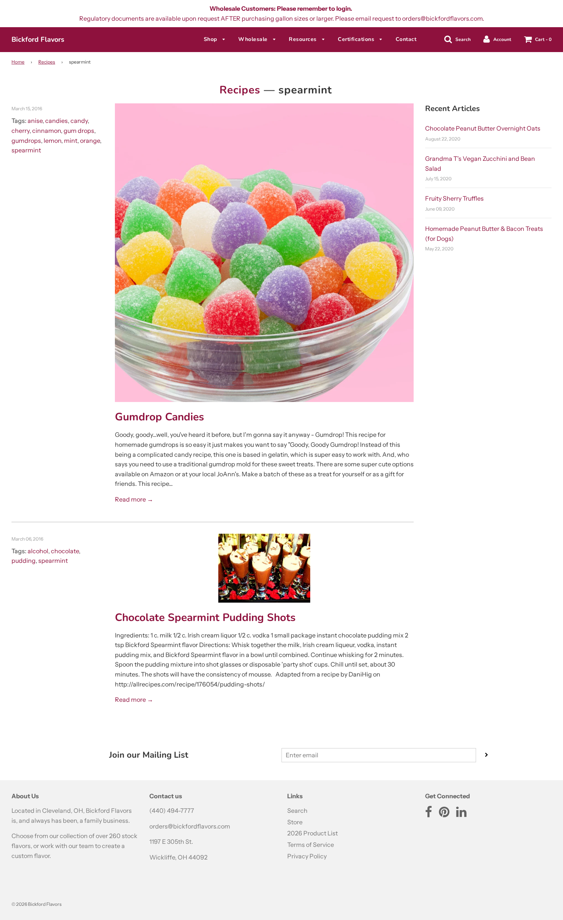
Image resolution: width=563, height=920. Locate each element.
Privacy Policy (307, 856)
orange (90, 140)
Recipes (46, 62)
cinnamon (46, 130)
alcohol (38, 551)
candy (79, 120)
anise (35, 120)
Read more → (134, 499)
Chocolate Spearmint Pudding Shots (205, 617)
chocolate (65, 551)
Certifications (357, 39)
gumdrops (26, 140)
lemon (52, 140)
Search (297, 810)
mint (70, 140)
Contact (406, 39)
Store (295, 822)
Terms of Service (310, 844)
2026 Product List (312, 833)
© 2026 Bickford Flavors (36, 904)
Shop (211, 39)
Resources (303, 39)
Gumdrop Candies (159, 417)
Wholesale (253, 39)
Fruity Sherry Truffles (454, 198)
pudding (23, 560)
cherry (20, 130)
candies (56, 120)
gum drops (79, 130)
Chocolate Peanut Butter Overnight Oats (482, 128)
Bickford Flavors (37, 39)
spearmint (26, 150)
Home (18, 62)
